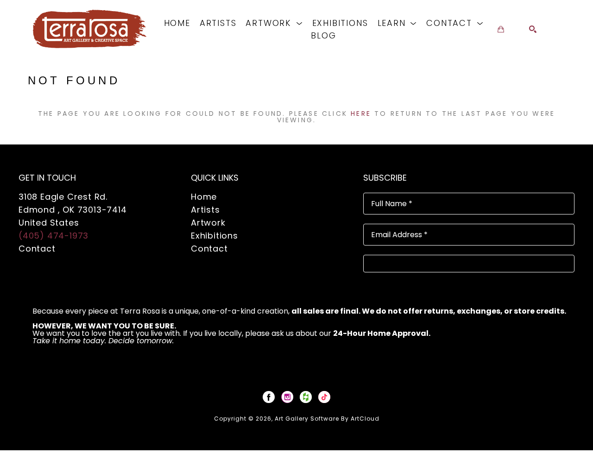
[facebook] (269, 397)
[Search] (532, 29)
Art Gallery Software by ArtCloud (327, 418)
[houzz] (306, 397)
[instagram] (287, 397)
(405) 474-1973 (53, 235)
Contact (37, 248)
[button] (274, 23)
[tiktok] (324, 397)
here (361, 113)
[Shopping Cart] (501, 29)
